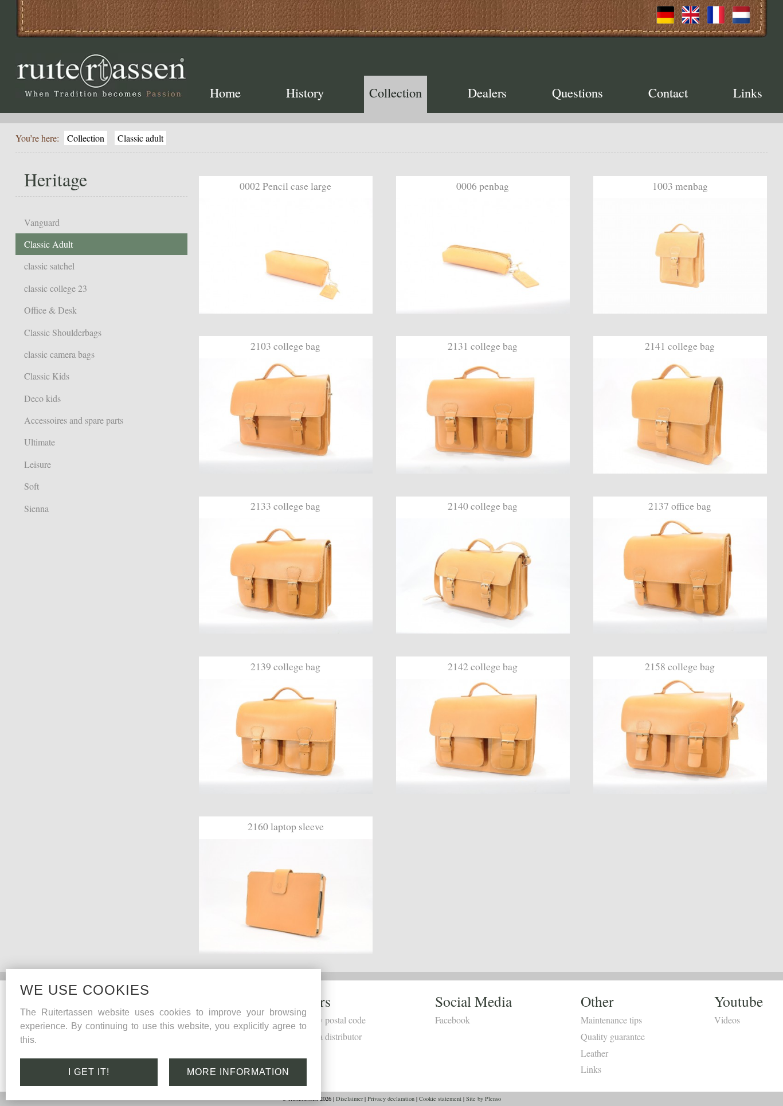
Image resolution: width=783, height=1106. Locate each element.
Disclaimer (349, 1099)
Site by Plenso (483, 1099)
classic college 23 (55, 288)
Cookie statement (440, 1099)
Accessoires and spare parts (73, 420)
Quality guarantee (613, 1036)
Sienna (36, 508)
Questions (577, 92)
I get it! (88, 1072)
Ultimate (39, 442)
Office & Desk (50, 310)
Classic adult (140, 138)
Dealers (487, 92)
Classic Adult (48, 244)
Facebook (452, 1020)
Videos (727, 1020)
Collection (395, 92)
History (305, 92)
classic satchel (49, 266)
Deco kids (42, 398)
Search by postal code (326, 1020)
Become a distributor (324, 1036)
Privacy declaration (390, 1099)
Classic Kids (46, 376)
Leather (594, 1053)
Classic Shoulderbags (62, 332)
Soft (31, 486)
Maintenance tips (611, 1020)
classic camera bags (59, 354)
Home (225, 92)
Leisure (37, 464)
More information (238, 1072)
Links (747, 92)
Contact (668, 92)
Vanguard (42, 222)
